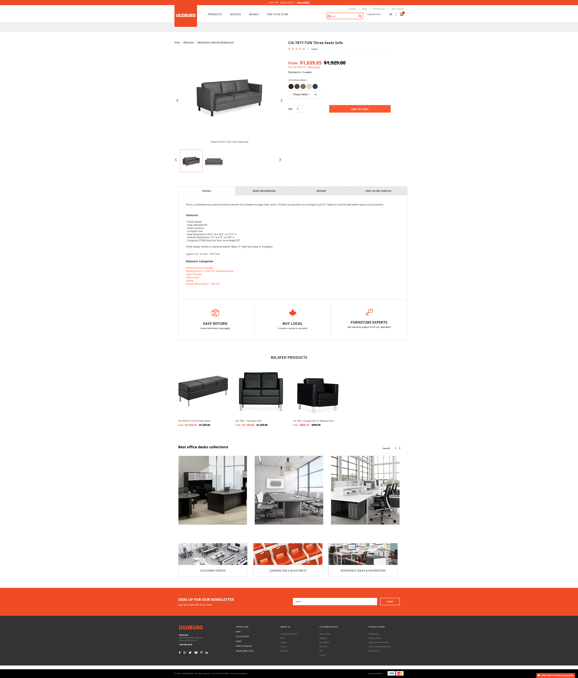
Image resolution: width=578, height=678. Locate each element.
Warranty (323, 646)
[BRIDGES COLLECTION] (365, 492)
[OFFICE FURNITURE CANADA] (216, 14)
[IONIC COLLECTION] (212, 492)
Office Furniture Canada (199, 268)
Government (374, 651)
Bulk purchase (375, 638)
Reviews (321, 190)
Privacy (284, 646)
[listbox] (339, 91)
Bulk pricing (314, 67)
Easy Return (324, 642)
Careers (284, 642)
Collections (242, 636)
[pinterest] (201, 652)
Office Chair (188, 42)
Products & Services (289, 634)
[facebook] (179, 652)
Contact (352, 8)
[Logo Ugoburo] (185, 15)
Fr (390, 14)
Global (189, 280)
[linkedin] (207, 652)
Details (206, 190)
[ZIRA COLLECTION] (289, 492)
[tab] (207, 191)
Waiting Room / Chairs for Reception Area (215, 42)
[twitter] (190, 652)
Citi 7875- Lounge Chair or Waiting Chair (313, 420)
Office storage (244, 646)
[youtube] (195, 652)
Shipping (323, 638)
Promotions (379, 8)
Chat (557, 675)
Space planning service (378, 642)
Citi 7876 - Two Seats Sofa (248, 420)
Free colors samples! (379, 190)
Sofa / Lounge (194, 274)
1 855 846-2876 (374, 14)
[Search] (358, 15)
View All (386, 448)
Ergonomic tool (245, 651)
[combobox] (344, 16)
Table (239, 641)
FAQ (321, 651)
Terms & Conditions (238, 673)
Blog (364, 8)
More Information (264, 190)
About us (285, 627)
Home (177, 42)
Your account (324, 634)
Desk (238, 631)
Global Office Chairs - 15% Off (202, 283)
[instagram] (184, 652)
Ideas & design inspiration (380, 646)
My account (398, 8)
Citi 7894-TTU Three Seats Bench (194, 420)
